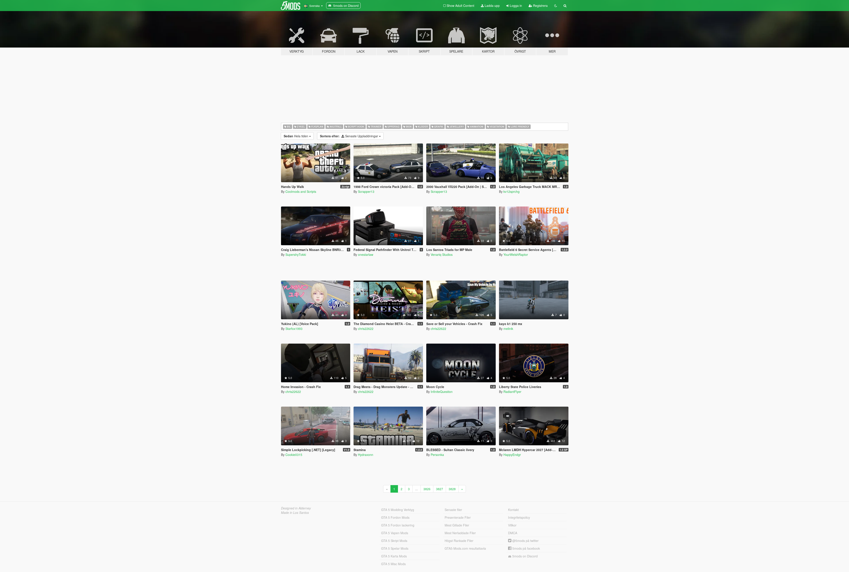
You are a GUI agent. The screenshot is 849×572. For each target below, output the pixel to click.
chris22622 (365, 328)
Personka (437, 454)
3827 (439, 489)
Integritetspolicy (519, 517)
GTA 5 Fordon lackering (397, 525)
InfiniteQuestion (442, 391)
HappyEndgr (512, 454)
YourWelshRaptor (515, 254)
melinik (508, 328)
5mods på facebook (525, 548)
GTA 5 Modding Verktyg (397, 509)
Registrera (540, 5)
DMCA (512, 533)
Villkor (512, 525)
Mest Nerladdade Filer (460, 533)
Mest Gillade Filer (457, 525)
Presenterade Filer (458, 517)
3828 (452, 489)
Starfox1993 (293, 328)
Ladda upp (492, 5)
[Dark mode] (555, 5)
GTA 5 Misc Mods (393, 564)
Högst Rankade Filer (459, 540)
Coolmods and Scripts (300, 191)
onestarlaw (365, 254)
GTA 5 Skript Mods (394, 540)
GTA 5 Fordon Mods (395, 517)
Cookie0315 (293, 454)
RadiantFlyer (512, 391)
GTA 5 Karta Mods (394, 556)
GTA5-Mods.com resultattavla (465, 548)
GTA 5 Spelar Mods (394, 548)
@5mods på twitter (525, 540)
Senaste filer (453, 509)
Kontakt (513, 509)
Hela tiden (296, 136)
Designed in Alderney (296, 508)
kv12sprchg (511, 191)
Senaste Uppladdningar (349, 136)
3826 (426, 489)
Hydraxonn (365, 454)
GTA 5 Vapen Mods (394, 533)
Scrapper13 (366, 191)
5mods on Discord (524, 556)
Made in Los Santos (295, 512)
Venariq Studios (442, 254)
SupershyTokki (295, 254)
